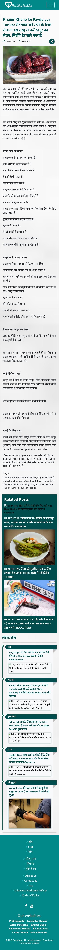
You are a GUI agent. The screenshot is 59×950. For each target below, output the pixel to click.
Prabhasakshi (16, 921)
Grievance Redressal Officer (31, 891)
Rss (31, 886)
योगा (10, 647)
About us (30, 876)
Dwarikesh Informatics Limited (36, 942)
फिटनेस (11, 680)
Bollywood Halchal (19, 929)
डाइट (10, 750)
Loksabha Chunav (37, 921)
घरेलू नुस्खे (12, 783)
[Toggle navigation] (51, 5)
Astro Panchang (19, 925)
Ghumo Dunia (38, 925)
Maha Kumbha (38, 933)
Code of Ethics (30, 895)
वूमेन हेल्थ (12, 717)
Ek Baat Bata (40, 929)
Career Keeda (20, 933)
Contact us (30, 881)
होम (31, 842)
